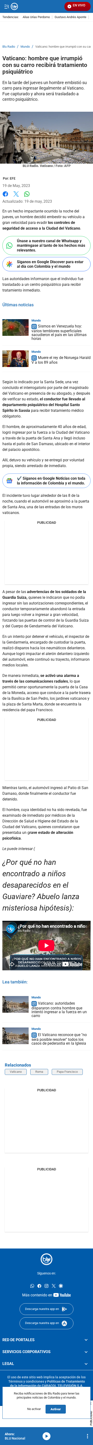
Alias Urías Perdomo (36, 17)
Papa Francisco (67, 1071)
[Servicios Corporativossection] (86, 1352)
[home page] (46, 1259)
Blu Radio (8, 46)
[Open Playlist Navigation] (87, 1436)
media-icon (46, 1436)
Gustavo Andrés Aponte (70, 17)
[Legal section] (86, 1364)
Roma (39, 1071)
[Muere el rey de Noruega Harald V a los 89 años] (15, 358)
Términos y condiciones (26, 1381)
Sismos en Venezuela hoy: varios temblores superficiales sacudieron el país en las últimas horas (59, 332)
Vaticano (16, 1071)
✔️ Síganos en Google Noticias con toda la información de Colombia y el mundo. (51, 480)
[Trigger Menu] (6, 6)
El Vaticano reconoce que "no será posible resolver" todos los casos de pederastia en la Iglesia (59, 1039)
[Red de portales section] (86, 1340)
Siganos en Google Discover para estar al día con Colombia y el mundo (50, 264)
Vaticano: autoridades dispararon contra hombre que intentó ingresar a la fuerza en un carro (59, 1009)
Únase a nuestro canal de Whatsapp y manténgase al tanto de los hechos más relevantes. (51, 245)
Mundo (25, 46)
